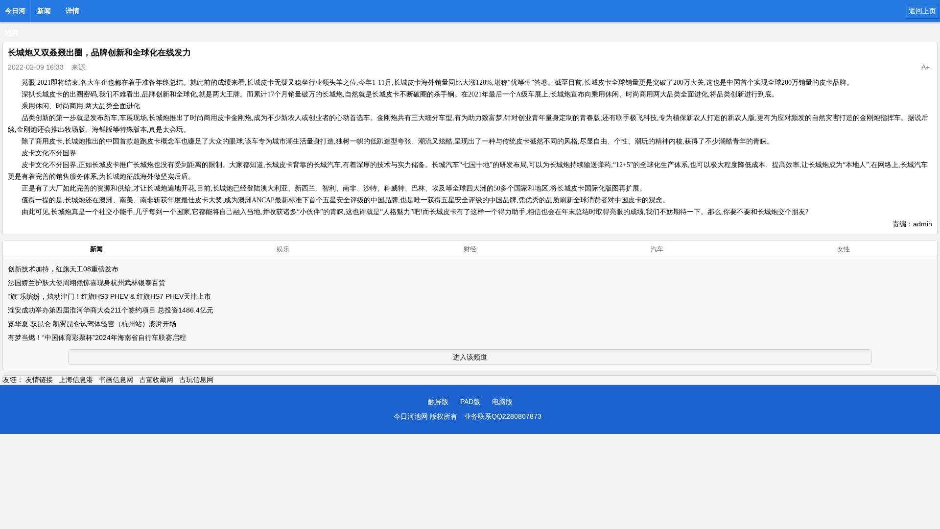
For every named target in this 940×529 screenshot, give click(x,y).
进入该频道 (470, 357)
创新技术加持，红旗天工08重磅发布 (63, 269)
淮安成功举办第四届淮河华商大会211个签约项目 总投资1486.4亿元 (110, 310)
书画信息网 (116, 380)
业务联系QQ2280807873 (502, 416)
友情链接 (39, 380)
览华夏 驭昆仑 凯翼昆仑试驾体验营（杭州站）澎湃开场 (92, 324)
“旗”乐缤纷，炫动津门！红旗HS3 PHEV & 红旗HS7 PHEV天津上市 (109, 296)
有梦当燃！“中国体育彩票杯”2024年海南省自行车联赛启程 (97, 337)
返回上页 (922, 11)
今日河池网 (15, 14)
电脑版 (502, 402)
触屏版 (438, 402)
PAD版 (470, 402)
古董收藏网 (156, 380)
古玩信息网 (196, 380)
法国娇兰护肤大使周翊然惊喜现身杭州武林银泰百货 (86, 283)
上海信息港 (76, 380)
